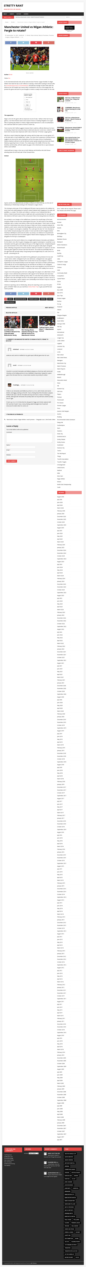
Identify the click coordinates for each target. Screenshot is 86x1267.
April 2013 (60, 945)
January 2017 (60, 818)
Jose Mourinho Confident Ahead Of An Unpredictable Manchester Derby (12, 332)
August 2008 (60, 1103)
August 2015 (60, 866)
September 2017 (61, 795)
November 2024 (61, 553)
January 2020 (60, 716)
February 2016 (61, 849)
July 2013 (59, 936)
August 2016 (60, 832)
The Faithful (7, 1165)
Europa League (61, 298)
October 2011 (61, 996)
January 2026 (60, 513)
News (58, 383)
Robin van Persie (69, 1229)
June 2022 (60, 635)
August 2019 (60, 731)
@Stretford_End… (64, 204)
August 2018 (60, 764)
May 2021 (60, 671)
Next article (49, 307)
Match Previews (43, 35)
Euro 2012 (60, 292)
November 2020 (61, 688)
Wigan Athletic (14, 37)
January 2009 (60, 1089)
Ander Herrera (69, 1160)
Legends (26, 14)
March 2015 (60, 880)
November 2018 (61, 756)
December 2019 (61, 719)
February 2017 (61, 815)
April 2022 (60, 640)
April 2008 (60, 1114)
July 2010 (59, 1038)
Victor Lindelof (69, 1254)
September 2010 (61, 1032)
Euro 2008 (60, 290)
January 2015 (60, 886)
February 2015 (61, 883)
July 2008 (59, 1106)
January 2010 (60, 1055)
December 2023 (61, 584)
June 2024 (60, 567)
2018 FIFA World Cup (70, 1153)
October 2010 (61, 1030)
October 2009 (61, 1063)
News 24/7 (69, 31)
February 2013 (61, 951)
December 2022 (61, 618)
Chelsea (59, 267)
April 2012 (60, 979)
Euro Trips (60, 295)
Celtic (58, 259)
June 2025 (60, 533)
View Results (27, 108)
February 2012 (61, 984)
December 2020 (61, 685)
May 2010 (60, 1044)
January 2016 (60, 852)
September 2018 (61, 762)
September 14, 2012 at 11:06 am (27, 349)
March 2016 (60, 846)
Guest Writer (60, 321)
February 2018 (61, 781)
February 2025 (61, 544)
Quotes (59, 414)
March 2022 (60, 643)
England (59, 287)
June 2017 (60, 804)
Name (8, 445)
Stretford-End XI (61, 436)
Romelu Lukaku (69, 1232)
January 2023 (60, 615)
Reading (59, 417)
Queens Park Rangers (63, 411)
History (18, 14)
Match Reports (61, 369)
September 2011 (61, 998)
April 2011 (60, 1013)
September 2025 (61, 525)
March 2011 (60, 1015)
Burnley (59, 253)
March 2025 (60, 542)
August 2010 (60, 1035)
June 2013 (60, 939)
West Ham (60, 476)
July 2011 (59, 1004)
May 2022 (60, 637)
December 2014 (61, 888)
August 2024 (60, 561)
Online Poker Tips (33, 287)
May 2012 (60, 976)
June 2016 (60, 838)
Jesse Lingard (68, 1182)
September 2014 (61, 897)
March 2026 (60, 508)
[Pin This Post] (36, 42)
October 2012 (61, 962)
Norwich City (60, 388)
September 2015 (61, 863)
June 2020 (60, 702)
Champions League (62, 261)
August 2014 (60, 900)
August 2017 (60, 798)
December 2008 (61, 1092)
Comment (9, 432)
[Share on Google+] (48, 42)
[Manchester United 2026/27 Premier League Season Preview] (60, 131)
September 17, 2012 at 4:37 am (27, 385)
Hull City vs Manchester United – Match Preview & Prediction (73, 119)
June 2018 (60, 770)
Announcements (61, 219)
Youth (58, 487)
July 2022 (59, 632)
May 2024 (60, 570)
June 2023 (60, 601)
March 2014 (60, 914)
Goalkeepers (60, 318)
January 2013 (60, 953)
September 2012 (61, 965)
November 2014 (61, 891)
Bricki (22, 35)
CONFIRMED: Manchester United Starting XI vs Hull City (72, 109)
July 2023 (59, 598)
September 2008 (61, 1100)
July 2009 (59, 1072)
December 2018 (61, 753)
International (60, 332)
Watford (59, 470)
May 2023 (60, 604)
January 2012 (60, 987)
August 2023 (60, 595)
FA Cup (59, 304)
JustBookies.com (8, 1156)
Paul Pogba (68, 1219)
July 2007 (59, 1139)
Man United (34, 35)
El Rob (59, 284)
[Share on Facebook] (11, 42)
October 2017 (61, 793)
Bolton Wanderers (62, 245)
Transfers (68, 1248)
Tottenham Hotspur (71, 1244)
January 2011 (60, 1021)
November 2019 (61, 722)
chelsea (67, 1172)
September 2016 (61, 829)
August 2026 (60, 497)
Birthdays (59, 236)
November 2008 (61, 1094)
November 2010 (61, 1027)
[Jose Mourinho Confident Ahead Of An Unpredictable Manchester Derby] (12, 327)
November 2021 (61, 654)
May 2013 (60, 942)
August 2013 (60, 934)
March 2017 (60, 812)
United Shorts (61, 467)
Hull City (59, 326)
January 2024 (60, 581)
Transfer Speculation (62, 459)
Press (58, 408)
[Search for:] (73, 17)
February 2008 (61, 1120)
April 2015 (60, 877)
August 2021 (60, 663)
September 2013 (61, 931)
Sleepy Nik (60, 422)
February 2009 (61, 1086)
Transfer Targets (61, 462)
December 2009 (61, 1058)
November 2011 (61, 993)
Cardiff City (60, 256)
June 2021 (60, 669)
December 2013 (61, 922)
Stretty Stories (61, 442)
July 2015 (59, 869)
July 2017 (59, 801)
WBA (58, 473)
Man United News (62, 357)
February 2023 (61, 612)
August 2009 (60, 1069)
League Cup (60, 338)
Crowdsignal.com (28, 109)
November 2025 (61, 519)
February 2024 (61, 578)
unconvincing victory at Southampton (17, 85)
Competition (60, 276)
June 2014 (60, 905)
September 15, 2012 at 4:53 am (24, 365)
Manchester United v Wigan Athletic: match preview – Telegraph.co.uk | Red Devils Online (31, 419)
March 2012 (60, 982)
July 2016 (59, 835)
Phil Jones (76, 1219)
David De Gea (68, 1175)
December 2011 (61, 990)
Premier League (33, 299)
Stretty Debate (61, 439)
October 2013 (61, 928)
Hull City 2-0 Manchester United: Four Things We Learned (72, 99)
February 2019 (61, 748)
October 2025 (61, 522)
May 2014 (60, 908)
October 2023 (61, 590)
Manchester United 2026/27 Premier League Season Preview (73, 129)
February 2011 (61, 1018)
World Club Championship (64, 484)
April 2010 (60, 1046)
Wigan (50, 299)
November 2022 (61, 621)
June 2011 (60, 1007)
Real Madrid (74, 1226)
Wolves (59, 481)
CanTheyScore (8, 1155)
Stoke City (60, 434)
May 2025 (60, 536)
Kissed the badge (8, 1158)
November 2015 (61, 857)
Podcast (59, 397)
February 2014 (61, 917)
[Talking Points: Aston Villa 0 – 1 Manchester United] (47, 325)
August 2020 (60, 697)
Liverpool (59, 349)
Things (59, 456)
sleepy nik (67, 1235)
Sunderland (60, 445)
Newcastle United (62, 380)
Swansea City (60, 448)
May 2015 (60, 874)
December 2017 (61, 787)
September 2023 (61, 592)
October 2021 (61, 657)
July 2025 (59, 530)
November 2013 (61, 925)
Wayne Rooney (69, 1257)
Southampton (61, 425)
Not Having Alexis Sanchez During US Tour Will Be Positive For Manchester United (30, 332)
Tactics (59, 450)
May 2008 (60, 1111)
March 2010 (60, 1049)
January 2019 (60, 750)
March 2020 (60, 711)
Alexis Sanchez (69, 1157)
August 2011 (60, 1001)
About (5, 14)
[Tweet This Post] (23, 42)
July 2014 (59, 903)
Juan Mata (67, 1188)
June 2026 (60, 502)
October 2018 (61, 759)
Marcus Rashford (70, 1200)
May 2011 (60, 1010)
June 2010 (60, 1041)
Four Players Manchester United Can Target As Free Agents (53, 1174)
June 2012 (60, 973)
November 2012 (61, 959)
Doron (59, 281)
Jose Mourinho (69, 1185)
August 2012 (60, 967)
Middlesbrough (61, 374)
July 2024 (59, 564)
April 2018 (60, 776)
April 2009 (60, 1080)
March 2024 (60, 575)
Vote (27, 105)
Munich (59, 377)
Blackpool (60, 242)
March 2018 (60, 779)
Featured (59, 307)
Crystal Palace (61, 278)
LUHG (58, 352)
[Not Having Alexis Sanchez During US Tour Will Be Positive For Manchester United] (30, 327)
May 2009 (60, 1077)
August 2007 (60, 1137)
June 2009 (60, 1075)
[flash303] (45, 1163)
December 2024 (61, 550)
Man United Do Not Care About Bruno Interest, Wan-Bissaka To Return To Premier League (73, 140)
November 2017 (61, 790)
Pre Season (60, 403)
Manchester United (20, 299)
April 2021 (60, 674)
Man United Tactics (9, 1160)
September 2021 (61, 660)
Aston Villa (60, 225)
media (59, 371)
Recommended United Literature (66, 419)
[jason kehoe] (45, 1174)
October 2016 (61, 826)
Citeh (58, 270)
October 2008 (61, 1097)
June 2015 (60, 872)
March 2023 (60, 609)
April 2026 (60, 505)
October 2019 (61, 725)
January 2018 (60, 784)
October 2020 (61, 691)
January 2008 (60, 1123)
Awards (59, 228)
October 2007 (61, 1131)
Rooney (78, 1232)
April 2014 (60, 911)
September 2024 (61, 559)
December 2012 (61, 956)
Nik (58, 386)
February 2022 (61, 646)
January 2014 (60, 920)
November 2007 (61, 1128)
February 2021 (61, 680)
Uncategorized (61, 465)
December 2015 (61, 855)
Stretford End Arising (9, 1163)
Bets (58, 230)
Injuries (59, 329)
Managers (60, 360)
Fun (58, 312)
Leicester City (60, 346)
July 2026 (59, 499)
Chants (12, 14)
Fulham (59, 309)
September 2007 (61, 1134)
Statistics (59, 431)
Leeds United (60, 340)
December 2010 (61, 1024)
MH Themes (34, 1263)
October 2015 (61, 860)
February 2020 (61, 714)
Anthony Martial (70, 1163)
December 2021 (61, 652)
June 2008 (60, 1108)
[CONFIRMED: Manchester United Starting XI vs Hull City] (60, 111)
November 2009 (61, 1061)
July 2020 (59, 700)
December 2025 (61, 516)
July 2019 (59, 733)
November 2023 (61, 587)
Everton (59, 301)
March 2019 (60, 745)
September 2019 (61, 728)
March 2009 (60, 1083)
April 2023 (60, 606)
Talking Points (75, 1241)
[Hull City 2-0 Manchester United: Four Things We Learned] (60, 101)
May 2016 (60, 841)
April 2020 (60, 708)
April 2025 (60, 539)
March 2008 (60, 1117)
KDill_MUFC (60, 335)
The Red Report (61, 453)
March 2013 (60, 948)
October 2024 (61, 556)
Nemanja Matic (69, 1213)
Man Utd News (8, 1162)
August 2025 (60, 528)
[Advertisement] (69, 64)
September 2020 (61, 694)
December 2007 (61, 1125)
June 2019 (60, 736)
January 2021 (60, 683)
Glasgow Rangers (62, 315)
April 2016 (60, 843)
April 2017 (60, 810)
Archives (26, 1153)
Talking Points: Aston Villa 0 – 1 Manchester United (46, 329)
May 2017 (60, 807)
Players (59, 394)
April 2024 (60, 573)
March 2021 (60, 677)
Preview (43, 299)
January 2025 (60, 547)
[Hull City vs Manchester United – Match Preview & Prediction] (60, 121)
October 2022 (61, 623)
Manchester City (61, 363)
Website (8, 455)
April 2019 (60, 742)
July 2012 (59, 970)
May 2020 (60, 705)
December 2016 (61, 821)
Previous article (11, 307)
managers (67, 1191)
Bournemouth (61, 247)
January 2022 (60, 649)
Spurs (58, 428)
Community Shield (62, 273)
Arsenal (59, 222)
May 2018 (60, 773)
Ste (9, 78)
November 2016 (61, 824)
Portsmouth (60, 400)
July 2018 (59, 767)
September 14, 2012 (12, 35)
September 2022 (61, 626)
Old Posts (59, 391)
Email (8, 450)
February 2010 (61, 1052)
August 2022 (60, 629)
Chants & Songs (61, 264)
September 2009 (61, 1066)
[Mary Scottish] (45, 1154)
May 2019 (60, 739)
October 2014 (61, 894)
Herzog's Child (61, 324)
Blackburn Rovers (62, 239)
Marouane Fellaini (70, 1204)
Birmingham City (61, 233)
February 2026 (61, 511)
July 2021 (59, 666)
